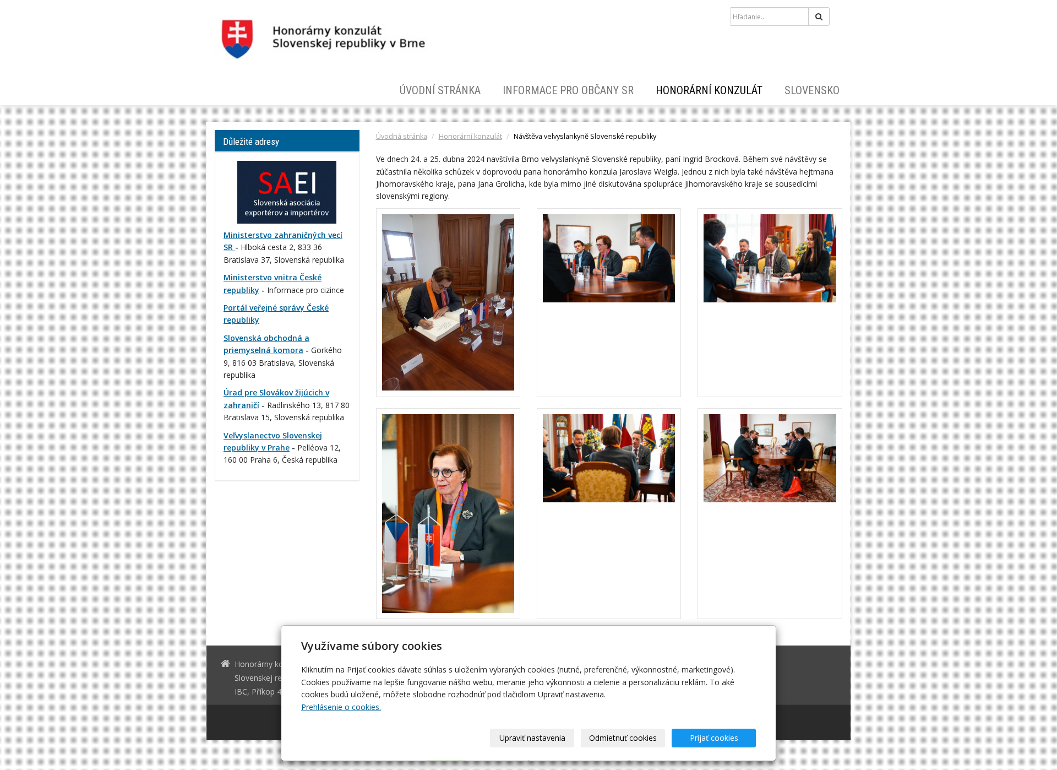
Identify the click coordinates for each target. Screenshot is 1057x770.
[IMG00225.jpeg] (609, 302)
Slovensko (812, 90)
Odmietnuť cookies (623, 738)
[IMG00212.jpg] (770, 302)
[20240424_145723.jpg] (448, 302)
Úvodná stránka (401, 136)
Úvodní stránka (440, 90)
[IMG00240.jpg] (448, 513)
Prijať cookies (714, 738)
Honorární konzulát (709, 90)
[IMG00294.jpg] (770, 513)
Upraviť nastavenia (532, 738)
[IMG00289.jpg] (609, 513)
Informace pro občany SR (568, 90)
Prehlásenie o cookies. (341, 707)
